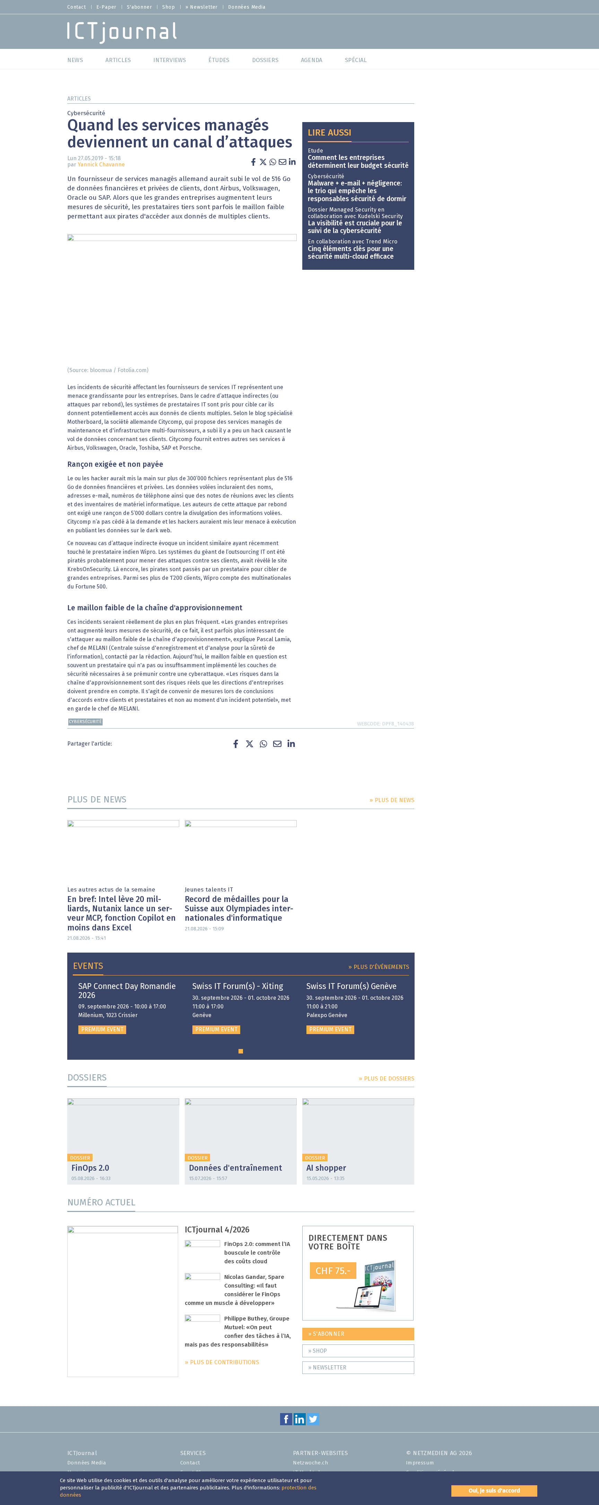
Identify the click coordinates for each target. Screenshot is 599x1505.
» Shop (317, 1351)
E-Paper (106, 7)
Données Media (246, 7)
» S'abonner (326, 1334)
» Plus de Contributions (222, 1363)
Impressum (420, 1462)
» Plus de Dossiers (386, 1079)
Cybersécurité (85, 722)
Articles (79, 99)
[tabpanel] (127, 1008)
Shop (168, 7)
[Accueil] (121, 32)
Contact (76, 7)
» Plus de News (392, 800)
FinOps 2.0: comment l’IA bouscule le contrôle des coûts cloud (257, 1253)
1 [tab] (240, 1051)
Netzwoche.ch (310, 1462)
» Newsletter (201, 7)
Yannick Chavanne (101, 164)
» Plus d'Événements (378, 967)
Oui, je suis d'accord (494, 1491)
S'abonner (139, 7)
